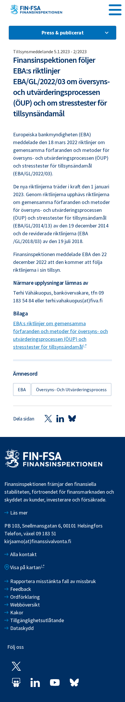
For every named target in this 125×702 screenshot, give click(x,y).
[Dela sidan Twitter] (48, 418)
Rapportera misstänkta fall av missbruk (53, 581)
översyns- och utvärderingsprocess (71, 389)
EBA (22, 389)
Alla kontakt (23, 554)
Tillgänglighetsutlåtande (37, 620)
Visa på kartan (25, 567)
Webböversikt (25, 604)
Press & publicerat (63, 32)
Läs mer (19, 512)
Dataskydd (22, 628)
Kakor (16, 612)
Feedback (20, 589)
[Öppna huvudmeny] (115, 9)
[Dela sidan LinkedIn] (60, 418)
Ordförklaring (25, 596)
